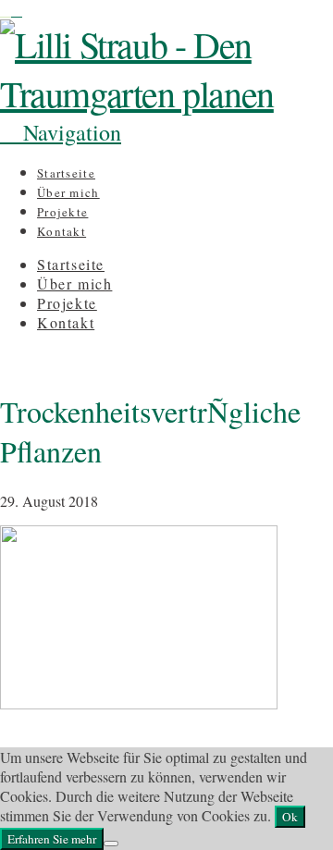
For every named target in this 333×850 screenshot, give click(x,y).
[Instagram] (5, 9)
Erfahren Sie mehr (51, 839)
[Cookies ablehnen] (111, 843)
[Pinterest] (16, 9)
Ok (290, 816)
